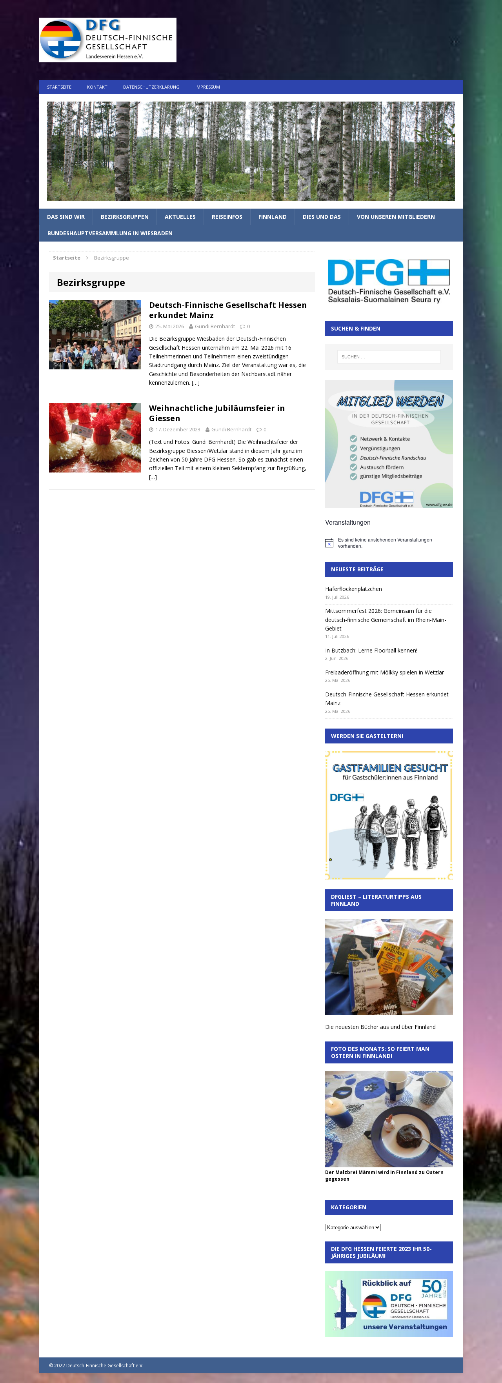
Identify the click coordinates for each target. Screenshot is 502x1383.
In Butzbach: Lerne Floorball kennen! (371, 650)
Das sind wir (66, 216)
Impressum (207, 87)
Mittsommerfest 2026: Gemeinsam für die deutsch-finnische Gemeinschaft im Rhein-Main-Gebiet (385, 619)
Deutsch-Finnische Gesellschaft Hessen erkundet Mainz (228, 310)
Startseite (59, 87)
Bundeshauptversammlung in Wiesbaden (110, 233)
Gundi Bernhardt (215, 326)
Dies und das (322, 216)
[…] (196, 382)
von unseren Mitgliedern (396, 216)
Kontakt (97, 87)
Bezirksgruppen (125, 216)
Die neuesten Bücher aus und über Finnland (380, 1026)
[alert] (389, 542)
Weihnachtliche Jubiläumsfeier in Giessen (217, 413)
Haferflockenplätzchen (353, 588)
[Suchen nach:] (389, 356)
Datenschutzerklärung (151, 87)
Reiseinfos (227, 216)
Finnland (272, 216)
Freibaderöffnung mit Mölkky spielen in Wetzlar (384, 672)
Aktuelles (180, 216)
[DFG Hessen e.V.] (251, 151)
